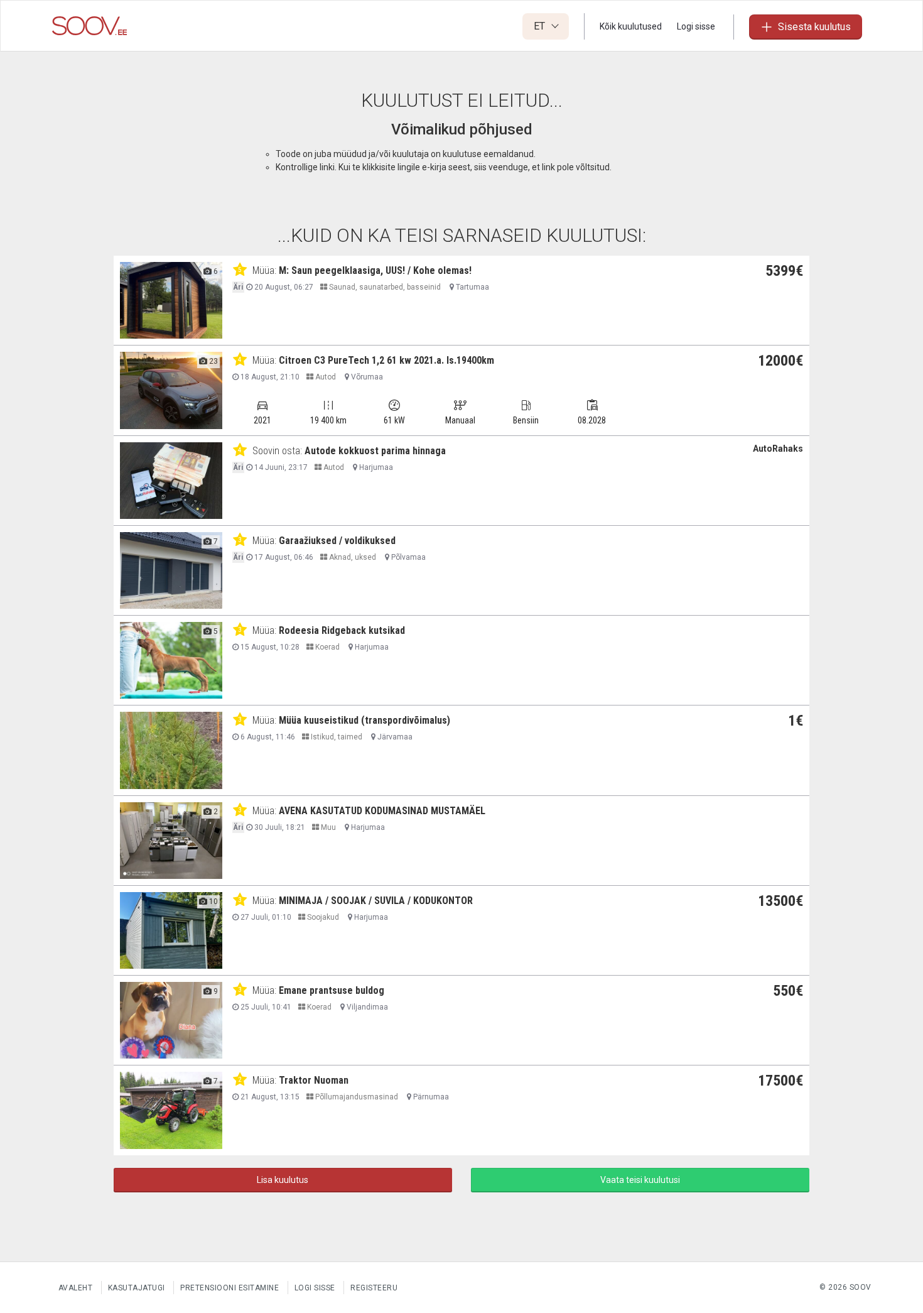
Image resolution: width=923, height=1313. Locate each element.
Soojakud (322, 917)
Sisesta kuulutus (814, 27)
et (541, 26)
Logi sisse (696, 26)
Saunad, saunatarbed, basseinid (384, 287)
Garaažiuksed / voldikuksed (337, 541)
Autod (324, 377)
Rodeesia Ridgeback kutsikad (342, 630)
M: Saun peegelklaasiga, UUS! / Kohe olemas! (375, 270)
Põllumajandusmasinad (355, 1096)
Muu (327, 827)
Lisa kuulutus (282, 1180)
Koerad (326, 647)
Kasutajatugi (136, 1287)
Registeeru (373, 1287)
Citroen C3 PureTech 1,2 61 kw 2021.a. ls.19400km (386, 360)
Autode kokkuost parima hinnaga (375, 451)
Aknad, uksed (351, 557)
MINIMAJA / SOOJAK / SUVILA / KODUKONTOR (376, 901)
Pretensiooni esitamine (229, 1287)
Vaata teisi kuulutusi (640, 1180)
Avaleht (75, 1287)
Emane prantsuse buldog (331, 990)
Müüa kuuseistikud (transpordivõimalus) (364, 720)
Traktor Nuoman (313, 1080)
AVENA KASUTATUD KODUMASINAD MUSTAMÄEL (382, 811)
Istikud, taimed (335, 737)
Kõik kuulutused (631, 26)
